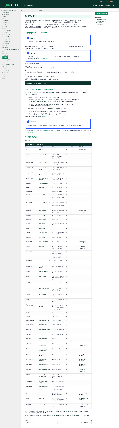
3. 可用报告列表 (99, 24)
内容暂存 (4, 32)
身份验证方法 (5, 22)
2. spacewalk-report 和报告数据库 (100, 22)
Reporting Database (68, 25)
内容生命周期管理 (6, 30)
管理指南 (4, 16)
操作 (3, 18)
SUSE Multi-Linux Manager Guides (9, 10)
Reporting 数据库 (7, 60)
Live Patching (5, 43)
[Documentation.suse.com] (22, 10)
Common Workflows (6, 85)
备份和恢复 (5, 24)
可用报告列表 (45, 117)
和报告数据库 (39, 58)
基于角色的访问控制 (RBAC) (8, 64)
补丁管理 (4, 53)
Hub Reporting (29, 132)
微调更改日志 (5, 72)
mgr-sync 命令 (5, 47)
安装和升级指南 (5, 12)
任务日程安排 (5, 70)
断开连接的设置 (6, 35)
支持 (3, 76)
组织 (3, 51)
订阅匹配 (4, 68)
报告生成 (5, 57)
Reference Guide (5, 80)
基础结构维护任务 (6, 41)
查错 (3, 78)
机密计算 (4, 28)
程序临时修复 (5, 55)
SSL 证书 (4, 66)
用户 (3, 74)
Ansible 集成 (5, 20)
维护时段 (4, 45)
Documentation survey (101, 13)
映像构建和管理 (6, 39)
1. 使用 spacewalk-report (101, 19)
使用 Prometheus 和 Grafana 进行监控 (11, 49)
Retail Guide (4, 82)
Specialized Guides (6, 87)
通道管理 (4, 26)
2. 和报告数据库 (39, 89)
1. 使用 (36, 33)
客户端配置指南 (5, 14)
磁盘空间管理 (5, 37)
